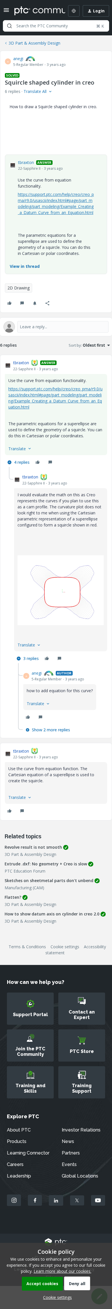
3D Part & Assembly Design (34, 43)
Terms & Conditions (27, 946)
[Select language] (74, 11)
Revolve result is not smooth (33, 847)
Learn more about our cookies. (62, 1271)
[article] (56, 413)
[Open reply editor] (56, 327)
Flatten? (13, 897)
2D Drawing (18, 288)
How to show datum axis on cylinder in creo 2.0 (52, 914)
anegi (18, 58)
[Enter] (9, 26)
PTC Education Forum (25, 871)
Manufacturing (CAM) (24, 887)
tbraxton (26, 162)
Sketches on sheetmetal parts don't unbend (49, 880)
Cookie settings (65, 946)
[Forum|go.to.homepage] (35, 11)
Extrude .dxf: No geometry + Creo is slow (46, 864)
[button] (6, 12)
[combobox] (56, 26)
